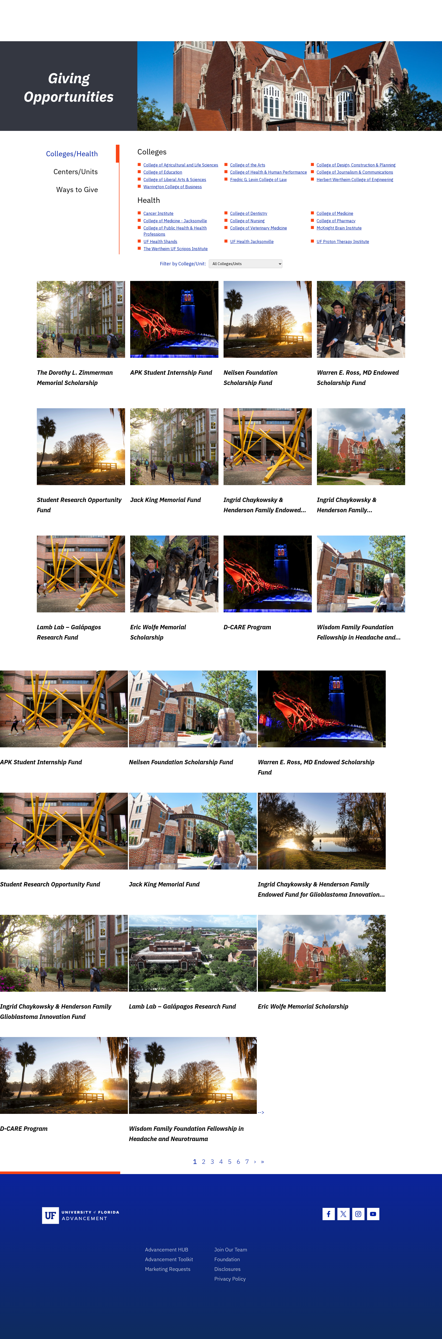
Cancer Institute (158, 213)
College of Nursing (247, 220)
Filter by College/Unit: (183, 264)
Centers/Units (75, 171)
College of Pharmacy (336, 220)
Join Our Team (230, 1249)
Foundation (227, 1259)
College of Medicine (335, 213)
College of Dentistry (248, 213)
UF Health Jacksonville (252, 241)
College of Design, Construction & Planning (356, 165)
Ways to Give (77, 189)
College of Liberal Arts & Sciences (174, 179)
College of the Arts (247, 165)
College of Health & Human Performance (268, 172)
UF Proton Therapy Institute (343, 241)
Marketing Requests (168, 1268)
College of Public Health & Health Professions (175, 231)
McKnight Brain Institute (339, 228)
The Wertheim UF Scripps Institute (175, 248)
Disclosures (227, 1268)
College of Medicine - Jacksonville (175, 220)
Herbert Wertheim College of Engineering (355, 179)
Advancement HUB (166, 1249)
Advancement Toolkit (169, 1259)
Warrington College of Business (172, 186)
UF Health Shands (160, 241)
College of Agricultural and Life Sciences (180, 165)
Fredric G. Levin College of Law (258, 179)
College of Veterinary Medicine (258, 228)
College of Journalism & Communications (355, 172)
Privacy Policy (230, 1278)
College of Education (162, 172)
